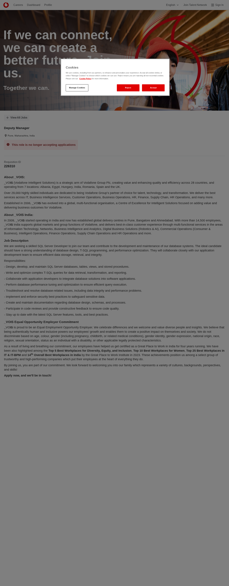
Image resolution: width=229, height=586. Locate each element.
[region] (115, 77)
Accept (153, 87)
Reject (128, 87)
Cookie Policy (85, 78)
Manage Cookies (77, 87)
